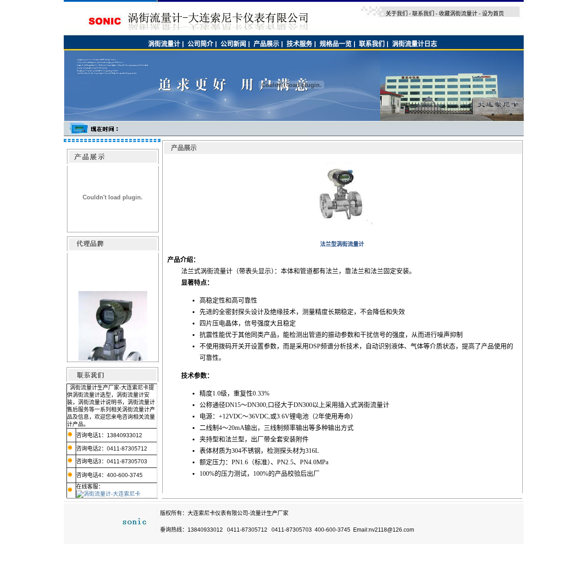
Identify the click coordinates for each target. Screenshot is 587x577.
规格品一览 (336, 43)
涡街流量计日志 (414, 43)
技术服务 (299, 43)
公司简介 (200, 43)
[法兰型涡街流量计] (342, 223)
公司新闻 (233, 43)
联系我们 (372, 43)
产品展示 (266, 43)
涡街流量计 (164, 43)
